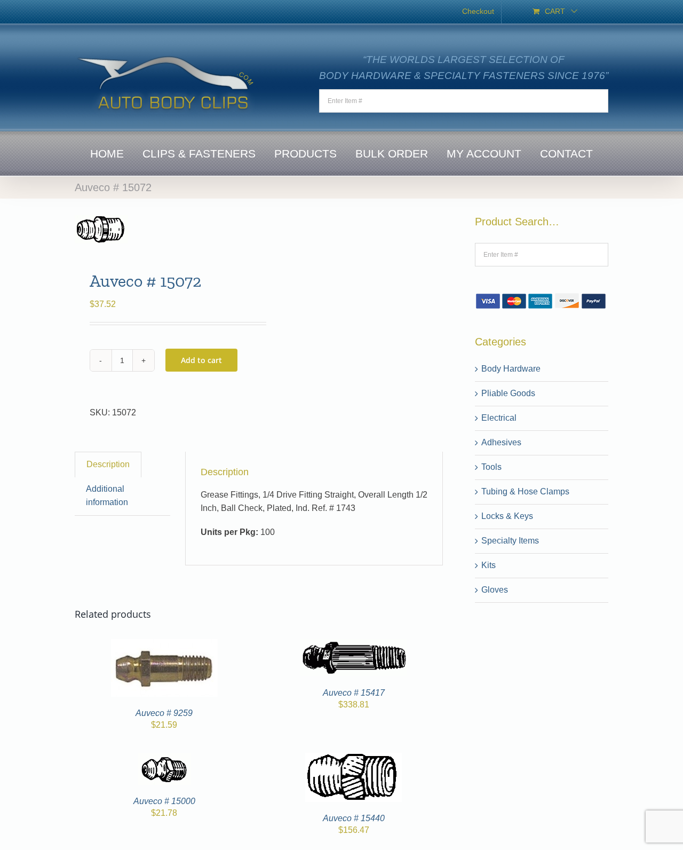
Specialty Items (510, 540)
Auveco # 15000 (164, 801)
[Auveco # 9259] (164, 645)
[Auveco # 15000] (164, 759)
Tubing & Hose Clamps (525, 491)
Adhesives (501, 442)
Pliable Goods (508, 393)
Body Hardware (511, 368)
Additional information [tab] (107, 495)
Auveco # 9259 (164, 713)
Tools (491, 466)
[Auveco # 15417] (353, 645)
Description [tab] (108, 464)
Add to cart (201, 360)
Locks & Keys (507, 516)
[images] (163, 229)
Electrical (499, 417)
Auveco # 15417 (354, 692)
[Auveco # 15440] (353, 759)
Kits (488, 565)
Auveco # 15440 (354, 818)
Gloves (494, 589)
